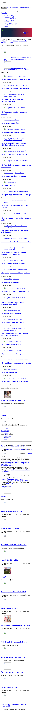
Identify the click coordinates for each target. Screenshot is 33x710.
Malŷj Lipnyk (5, 577)
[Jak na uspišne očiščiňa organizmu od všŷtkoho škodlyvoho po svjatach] (16, 139)
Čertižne (3, 415)
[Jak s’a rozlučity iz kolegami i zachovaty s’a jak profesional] (16, 161)
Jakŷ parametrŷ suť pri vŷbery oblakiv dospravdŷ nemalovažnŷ (14, 334)
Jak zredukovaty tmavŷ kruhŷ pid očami (15, 291)
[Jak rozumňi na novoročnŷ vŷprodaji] (16, 129)
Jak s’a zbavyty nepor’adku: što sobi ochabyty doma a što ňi (13, 100)
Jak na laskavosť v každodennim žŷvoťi (15, 89)
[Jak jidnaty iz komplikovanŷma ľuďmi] (16, 378)
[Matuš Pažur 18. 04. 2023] (16, 554)
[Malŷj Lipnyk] (16, 570)
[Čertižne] (16, 409)
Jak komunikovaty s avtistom (11, 344)
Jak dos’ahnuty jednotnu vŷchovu (13, 264)
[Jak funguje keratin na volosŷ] (16, 310)
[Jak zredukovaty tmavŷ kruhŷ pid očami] (16, 288)
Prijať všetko (10, 465)
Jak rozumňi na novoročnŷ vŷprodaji (14, 132)
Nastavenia (4, 465)
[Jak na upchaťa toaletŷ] (16, 369)
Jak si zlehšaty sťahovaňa (10, 282)
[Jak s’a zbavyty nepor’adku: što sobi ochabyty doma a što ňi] (16, 95)
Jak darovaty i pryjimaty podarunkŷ (14, 176)
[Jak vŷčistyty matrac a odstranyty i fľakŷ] (16, 269)
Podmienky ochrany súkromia (12, 449)
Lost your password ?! (25, 7)
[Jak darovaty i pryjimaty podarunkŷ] (16, 173)
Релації (9, 20)
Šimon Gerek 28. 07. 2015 (10, 528)
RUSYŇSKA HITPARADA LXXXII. (13, 545)
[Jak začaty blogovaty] (16, 182)
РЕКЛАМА (11, 23)
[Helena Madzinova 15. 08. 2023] (16, 505)
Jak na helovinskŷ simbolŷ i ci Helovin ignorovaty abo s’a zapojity (14, 253)
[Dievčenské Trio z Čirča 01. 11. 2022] (16, 586)
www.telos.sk (28, 453)
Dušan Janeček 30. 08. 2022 (10, 608)
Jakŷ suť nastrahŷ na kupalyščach (13, 354)
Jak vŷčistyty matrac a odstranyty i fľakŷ (15, 273)
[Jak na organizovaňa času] (16, 120)
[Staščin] (16, 490)
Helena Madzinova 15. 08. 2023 (12, 511)
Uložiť (3, 486)
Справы (9, 17)
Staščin (3, 496)
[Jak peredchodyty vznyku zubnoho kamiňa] (16, 360)
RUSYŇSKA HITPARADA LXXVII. (13, 400)
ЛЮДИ (8, 21)
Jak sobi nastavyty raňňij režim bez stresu (15, 79)
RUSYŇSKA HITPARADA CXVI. (13, 657)
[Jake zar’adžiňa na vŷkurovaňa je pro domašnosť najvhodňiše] (16, 298)
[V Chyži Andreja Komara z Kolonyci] (16, 636)
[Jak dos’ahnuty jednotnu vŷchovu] (16, 260)
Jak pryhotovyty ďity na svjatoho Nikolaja (16, 195)
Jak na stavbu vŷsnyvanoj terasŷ (12, 322)
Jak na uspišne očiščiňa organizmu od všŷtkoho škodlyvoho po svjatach (14, 144)
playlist (6, 26)
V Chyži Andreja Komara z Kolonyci (13, 642)
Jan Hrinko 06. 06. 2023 (9, 687)
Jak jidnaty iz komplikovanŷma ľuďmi (14, 381)
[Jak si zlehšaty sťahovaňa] (16, 279)
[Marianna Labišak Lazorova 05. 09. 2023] (16, 619)
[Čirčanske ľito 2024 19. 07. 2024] (16, 666)
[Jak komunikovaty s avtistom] (16, 341)
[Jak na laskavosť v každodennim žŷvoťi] (16, 85)
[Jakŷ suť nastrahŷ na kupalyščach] (16, 350)
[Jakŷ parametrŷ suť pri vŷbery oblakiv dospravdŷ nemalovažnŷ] (16, 329)
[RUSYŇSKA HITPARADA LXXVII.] (16, 394)
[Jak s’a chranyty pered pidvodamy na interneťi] (16, 108)
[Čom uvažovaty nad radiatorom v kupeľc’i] (16, 238)
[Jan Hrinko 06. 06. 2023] (16, 681)
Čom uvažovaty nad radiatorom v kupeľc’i (16, 242)
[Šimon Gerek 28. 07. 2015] (16, 522)
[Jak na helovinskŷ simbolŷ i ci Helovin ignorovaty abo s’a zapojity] (16, 248)
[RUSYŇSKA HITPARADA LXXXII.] (16, 538)
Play (4, 41)
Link (14, 42)
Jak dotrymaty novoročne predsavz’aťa (14, 154)
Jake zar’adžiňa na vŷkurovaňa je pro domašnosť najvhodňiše (14, 303)
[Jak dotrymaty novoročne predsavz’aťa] (16, 151)
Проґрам (10, 18)
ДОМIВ (8, 15)
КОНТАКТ (10, 24)
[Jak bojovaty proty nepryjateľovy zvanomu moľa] (16, 214)
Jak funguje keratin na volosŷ (11, 313)
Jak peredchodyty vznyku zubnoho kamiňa (16, 363)
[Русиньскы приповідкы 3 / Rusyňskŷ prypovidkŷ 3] (16, 698)
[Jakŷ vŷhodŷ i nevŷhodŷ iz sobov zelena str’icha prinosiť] (16, 226)
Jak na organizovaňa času (10, 123)
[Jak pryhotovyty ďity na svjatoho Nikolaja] (16, 191)
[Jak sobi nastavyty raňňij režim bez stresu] (16, 76)
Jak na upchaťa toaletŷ (9, 372)
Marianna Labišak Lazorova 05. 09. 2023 (15, 625)
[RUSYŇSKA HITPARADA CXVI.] (16, 651)
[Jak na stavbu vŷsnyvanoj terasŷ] (16, 319)
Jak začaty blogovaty (8, 185)
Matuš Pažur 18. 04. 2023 (10, 560)
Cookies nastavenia (26, 449)
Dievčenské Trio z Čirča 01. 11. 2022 (13, 592)
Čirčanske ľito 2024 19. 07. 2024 (12, 672)
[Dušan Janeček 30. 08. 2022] (16, 602)
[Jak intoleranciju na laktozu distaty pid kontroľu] (16, 201)
